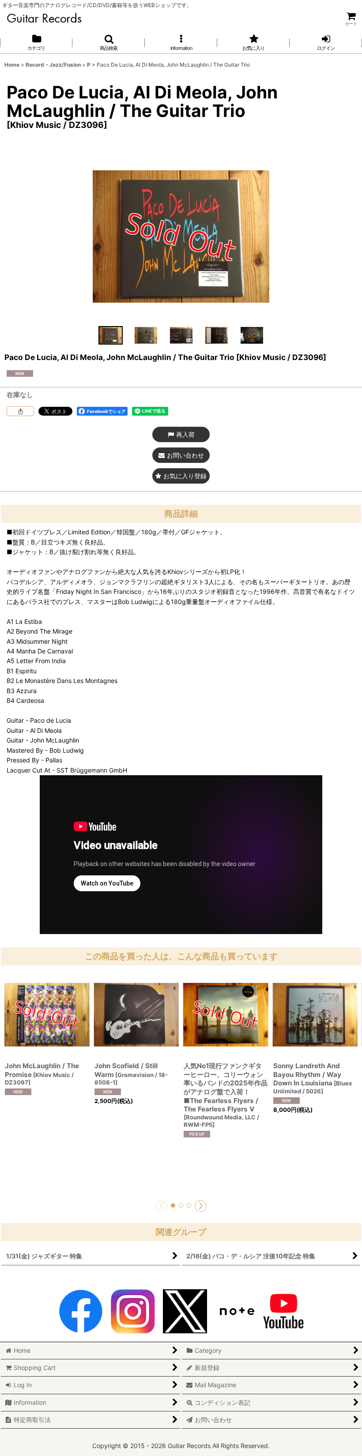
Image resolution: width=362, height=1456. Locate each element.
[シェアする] (20, 411)
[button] (108, 42)
